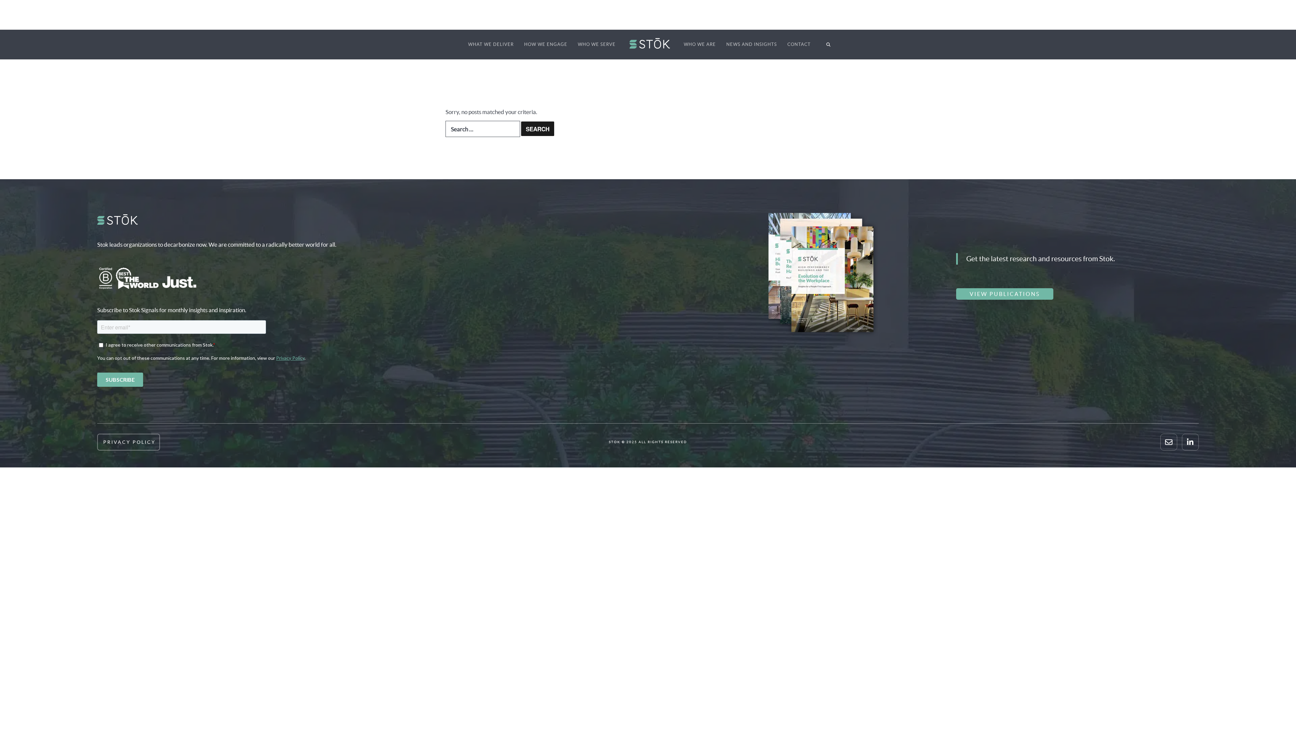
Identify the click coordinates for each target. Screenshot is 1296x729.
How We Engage (545, 44)
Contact (799, 44)
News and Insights (751, 44)
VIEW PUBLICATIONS (1005, 294)
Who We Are (700, 44)
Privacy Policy (129, 442)
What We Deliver (491, 44)
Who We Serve (597, 44)
